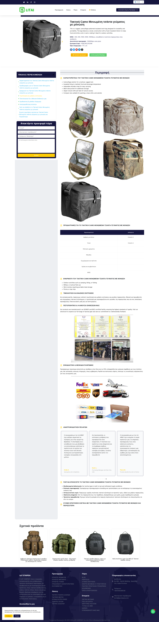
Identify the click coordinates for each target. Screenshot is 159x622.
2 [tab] (100, 479)
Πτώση (17, 616)
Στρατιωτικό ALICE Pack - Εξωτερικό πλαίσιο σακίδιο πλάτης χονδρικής (64, 559)
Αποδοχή (8, 616)
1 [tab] (98, 479)
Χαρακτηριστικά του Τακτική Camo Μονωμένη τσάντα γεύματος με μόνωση (36, 82)
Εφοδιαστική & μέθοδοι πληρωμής (30, 101)
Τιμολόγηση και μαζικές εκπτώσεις (31, 96)
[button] (21, 42)
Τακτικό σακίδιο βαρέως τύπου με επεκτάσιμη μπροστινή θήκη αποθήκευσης (95, 560)
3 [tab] (102, 479)
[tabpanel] (74, 453)
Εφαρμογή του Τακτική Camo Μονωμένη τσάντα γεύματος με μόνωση (34, 92)
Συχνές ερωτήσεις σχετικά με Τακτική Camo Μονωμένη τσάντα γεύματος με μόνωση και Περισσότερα (33, 114)
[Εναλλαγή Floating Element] (153, 611)
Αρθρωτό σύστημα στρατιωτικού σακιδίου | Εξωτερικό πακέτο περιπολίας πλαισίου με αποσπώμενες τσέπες (33, 560)
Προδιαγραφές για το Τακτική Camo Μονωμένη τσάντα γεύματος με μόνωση (34, 87)
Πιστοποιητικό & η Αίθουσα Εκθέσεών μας (33, 98)
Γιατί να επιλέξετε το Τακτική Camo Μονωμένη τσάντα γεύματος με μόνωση (34, 108)
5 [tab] (106, 479)
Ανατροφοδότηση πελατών (28, 104)
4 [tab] (104, 479)
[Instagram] (82, 49)
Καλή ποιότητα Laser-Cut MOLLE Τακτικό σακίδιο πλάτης (125, 559)
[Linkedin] (79, 49)
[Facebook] (71, 49)
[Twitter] (74, 49)
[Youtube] (76, 49)
